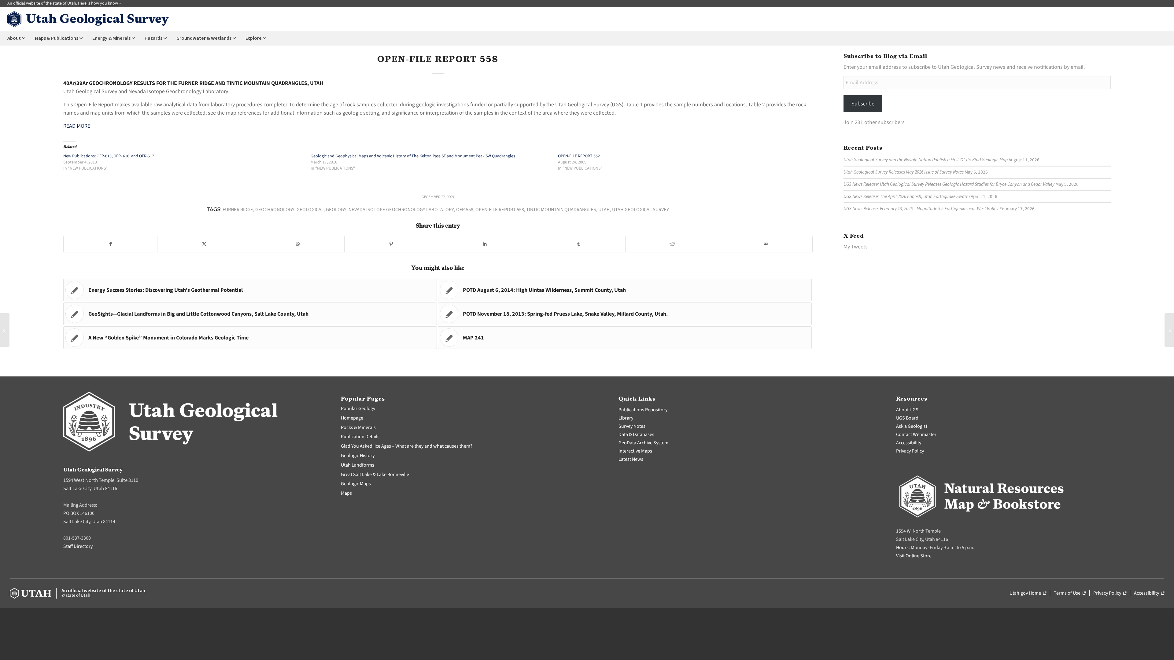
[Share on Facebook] (110, 244)
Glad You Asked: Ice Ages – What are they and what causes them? (406, 446)
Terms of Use (1070, 593)
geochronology (274, 209)
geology (336, 209)
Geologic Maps (356, 483)
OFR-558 (464, 209)
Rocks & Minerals (358, 427)
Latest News (630, 459)
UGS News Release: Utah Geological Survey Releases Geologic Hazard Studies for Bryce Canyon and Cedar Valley (949, 184)
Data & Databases (636, 434)
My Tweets (856, 247)
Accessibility (908, 442)
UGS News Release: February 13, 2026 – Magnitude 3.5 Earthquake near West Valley (921, 208)
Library (625, 418)
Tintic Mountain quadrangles (561, 209)
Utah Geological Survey (640, 209)
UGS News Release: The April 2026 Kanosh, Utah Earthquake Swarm (907, 196)
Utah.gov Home (1028, 593)
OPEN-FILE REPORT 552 (579, 156)
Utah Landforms (357, 465)
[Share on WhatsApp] (297, 244)
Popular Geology (358, 408)
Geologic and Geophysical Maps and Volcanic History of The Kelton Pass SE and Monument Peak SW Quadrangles (413, 156)
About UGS (907, 409)
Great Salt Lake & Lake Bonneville (375, 474)
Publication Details (360, 436)
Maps (346, 493)
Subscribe (862, 104)
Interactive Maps (635, 451)
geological (310, 209)
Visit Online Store (914, 555)
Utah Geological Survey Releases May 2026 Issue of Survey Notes (904, 172)
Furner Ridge (238, 209)
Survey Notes (631, 426)
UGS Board (907, 418)
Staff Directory (78, 546)
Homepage (352, 418)
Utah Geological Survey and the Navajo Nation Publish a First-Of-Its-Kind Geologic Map (926, 159)
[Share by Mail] (765, 244)
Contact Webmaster (916, 434)
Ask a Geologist (911, 426)
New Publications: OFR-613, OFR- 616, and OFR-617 (108, 156)
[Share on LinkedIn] (484, 244)
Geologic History (358, 455)
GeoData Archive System (643, 442)
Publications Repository (642, 409)
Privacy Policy (910, 451)
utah (604, 209)
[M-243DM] (4, 330)
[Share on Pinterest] (391, 244)
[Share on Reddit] (672, 244)
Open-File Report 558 (499, 209)
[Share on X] (204, 244)
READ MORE (76, 126)
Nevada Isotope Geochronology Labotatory (401, 209)
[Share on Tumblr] (578, 244)
